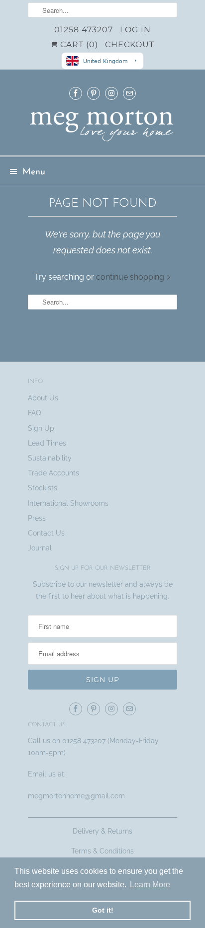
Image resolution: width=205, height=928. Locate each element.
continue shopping (131, 277)
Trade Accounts (53, 473)
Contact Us (46, 533)
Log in (135, 29)
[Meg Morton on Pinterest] (93, 93)
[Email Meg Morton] (129, 93)
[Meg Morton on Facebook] (75, 93)
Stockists (42, 488)
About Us (43, 398)
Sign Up (41, 428)
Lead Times (47, 443)
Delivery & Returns (102, 831)
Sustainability (50, 458)
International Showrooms (68, 503)
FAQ (34, 413)
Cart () (78, 44)
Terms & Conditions (102, 851)
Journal (40, 548)
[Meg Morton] (102, 128)
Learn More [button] (150, 884)
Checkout (129, 44)
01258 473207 (83, 29)
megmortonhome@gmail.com (77, 796)
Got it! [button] (102, 910)
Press (37, 518)
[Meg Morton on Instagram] (111, 93)
